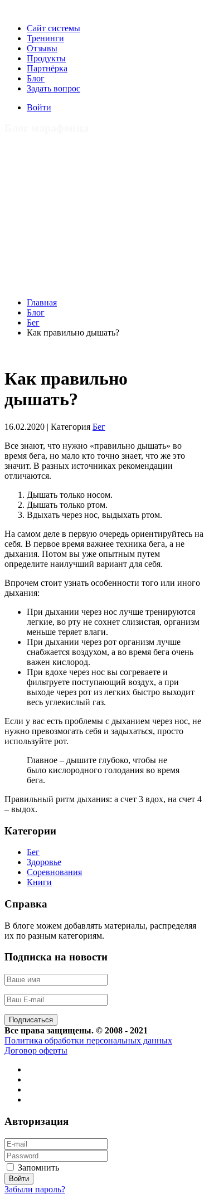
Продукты (46, 58)
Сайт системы (53, 28)
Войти (39, 107)
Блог (36, 78)
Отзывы (42, 48)
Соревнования (54, 872)
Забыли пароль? (34, 1189)
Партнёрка (47, 68)
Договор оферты (35, 1050)
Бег (33, 322)
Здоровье (44, 862)
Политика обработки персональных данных (88, 1040)
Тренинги (45, 38)
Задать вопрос (53, 88)
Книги (39, 882)
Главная (42, 302)
